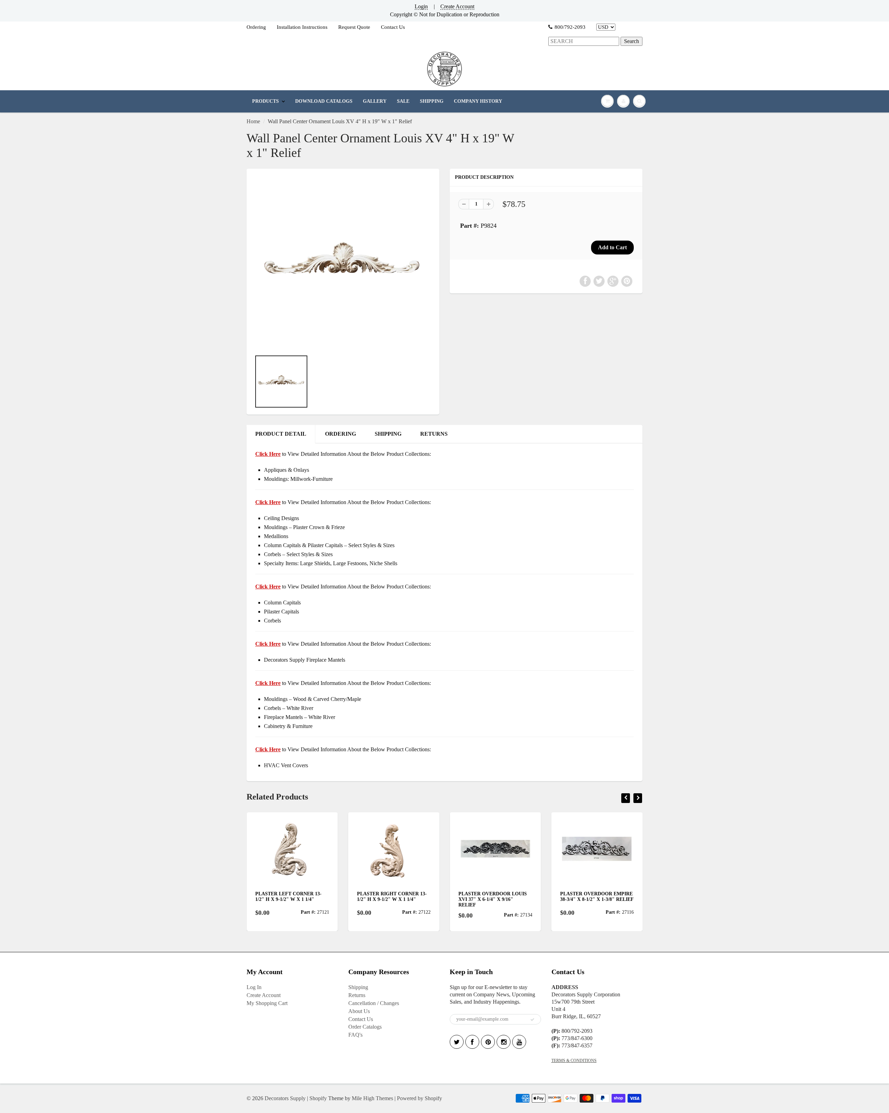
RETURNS (434, 434)
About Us (359, 1011)
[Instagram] (503, 1042)
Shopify (318, 1098)
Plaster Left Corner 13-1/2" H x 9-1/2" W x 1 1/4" (288, 896)
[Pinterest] (488, 1042)
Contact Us (393, 27)
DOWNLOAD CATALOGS (323, 101)
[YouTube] (519, 1042)
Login (421, 6)
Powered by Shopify (419, 1098)
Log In (254, 987)
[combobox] (583, 41)
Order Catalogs (365, 1027)
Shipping (358, 987)
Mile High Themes (372, 1098)
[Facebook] (472, 1042)
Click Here (268, 502)
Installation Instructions (302, 27)
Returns (356, 995)
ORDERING (340, 434)
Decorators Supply (285, 1098)
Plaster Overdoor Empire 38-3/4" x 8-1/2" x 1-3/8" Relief (597, 896)
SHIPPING (431, 101)
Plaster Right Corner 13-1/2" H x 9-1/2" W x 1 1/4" (392, 896)
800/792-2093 (570, 27)
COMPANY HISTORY (478, 101)
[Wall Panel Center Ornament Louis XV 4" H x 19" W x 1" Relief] (343, 263)
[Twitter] (457, 1042)
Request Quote (354, 27)
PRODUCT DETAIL (280, 434)
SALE (403, 101)
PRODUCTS (265, 101)
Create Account (457, 6)
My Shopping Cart (267, 1003)
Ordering (256, 27)
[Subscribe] (532, 1019)
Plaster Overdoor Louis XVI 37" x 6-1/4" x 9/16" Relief (492, 899)
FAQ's (355, 1035)
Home (253, 121)
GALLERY (375, 101)
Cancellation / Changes (373, 1003)
